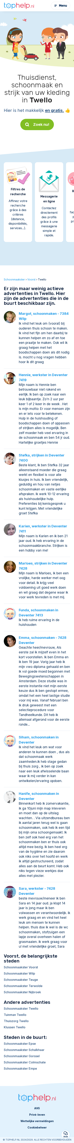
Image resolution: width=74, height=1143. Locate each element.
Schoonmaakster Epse (20, 1043)
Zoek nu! (41, 124)
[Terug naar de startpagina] (19, 5)
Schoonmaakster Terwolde (23, 986)
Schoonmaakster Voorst (21, 967)
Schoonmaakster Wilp (19, 973)
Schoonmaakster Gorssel (22, 1056)
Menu (63, 5)
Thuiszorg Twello (16, 1021)
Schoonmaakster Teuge (21, 980)
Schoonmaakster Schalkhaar (24, 1050)
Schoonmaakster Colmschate (25, 1062)
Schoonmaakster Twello (21, 1008)
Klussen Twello (14, 1027)
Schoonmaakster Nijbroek (22, 992)
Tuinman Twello (15, 1015)
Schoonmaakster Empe (20, 1068)
